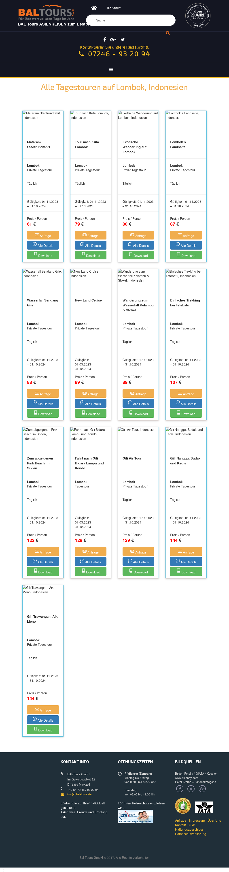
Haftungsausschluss (189, 829)
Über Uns (214, 820)
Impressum (197, 820)
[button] (43, 235)
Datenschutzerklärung (190, 833)
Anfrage (180, 820)
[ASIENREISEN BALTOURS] (94, 9)
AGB (192, 825)
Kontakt (114, 8)
